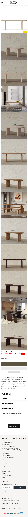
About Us (4, 440)
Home (3, 466)
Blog (3, 459)
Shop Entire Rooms (7, 475)
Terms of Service (6, 451)
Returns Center (6, 444)
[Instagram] (5, 491)
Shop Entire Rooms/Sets (8, 457)
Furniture (4, 469)
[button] (14, 368)
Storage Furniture (6, 471)
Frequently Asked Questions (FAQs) (11, 448)
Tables (3, 473)
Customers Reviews (7, 442)
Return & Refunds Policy (8, 446)
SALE (3, 477)
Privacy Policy (5, 453)
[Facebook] (2, 491)
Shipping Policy (6, 455)
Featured (4, 468)
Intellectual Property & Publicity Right (12, 450)
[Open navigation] (2, 2)
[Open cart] (25, 2)
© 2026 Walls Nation (7, 509)
